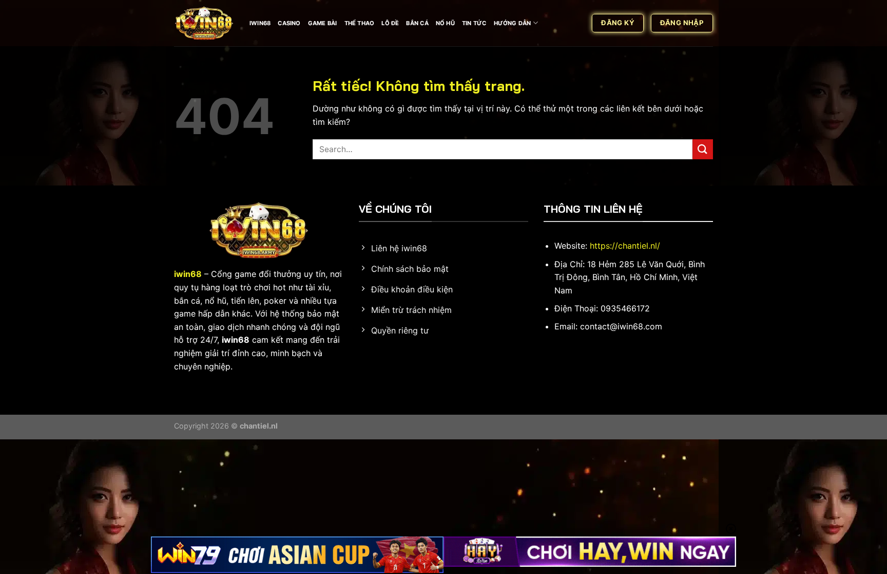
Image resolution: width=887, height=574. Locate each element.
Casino (289, 23)
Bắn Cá (417, 23)
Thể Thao (359, 23)
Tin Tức (474, 23)
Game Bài (322, 23)
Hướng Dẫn (512, 23)
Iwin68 (260, 23)
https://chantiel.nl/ (625, 245)
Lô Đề (390, 23)
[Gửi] (702, 149)
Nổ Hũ (445, 23)
